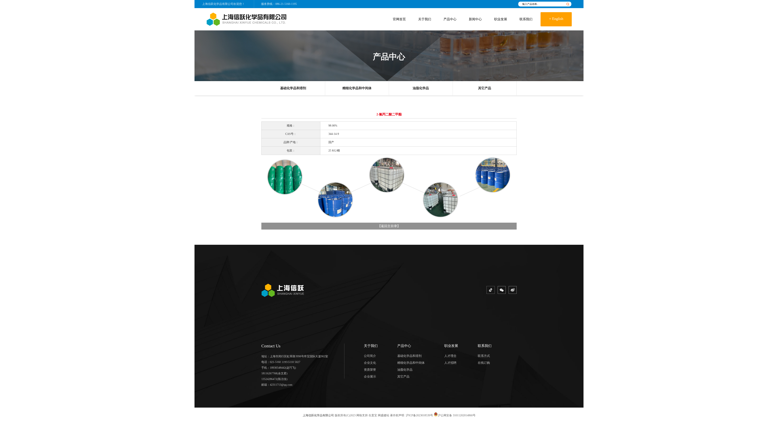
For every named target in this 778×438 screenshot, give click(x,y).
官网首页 (399, 19)
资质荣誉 (370, 369)
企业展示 (370, 376)
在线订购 (484, 362)
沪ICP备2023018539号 (419, 415)
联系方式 (484, 355)
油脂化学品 (421, 88)
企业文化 (370, 362)
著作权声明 (397, 415)
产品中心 (450, 19)
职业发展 (500, 19)
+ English (556, 19)
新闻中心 (475, 19)
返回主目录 (389, 226)
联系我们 (525, 19)
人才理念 (450, 355)
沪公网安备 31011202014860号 (457, 415)
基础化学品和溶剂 (293, 88)
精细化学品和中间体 (357, 88)
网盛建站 (383, 415)
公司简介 (370, 355)
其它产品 (484, 88)
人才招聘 (450, 362)
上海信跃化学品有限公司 (318, 415)
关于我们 (424, 19)
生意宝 (373, 415)
